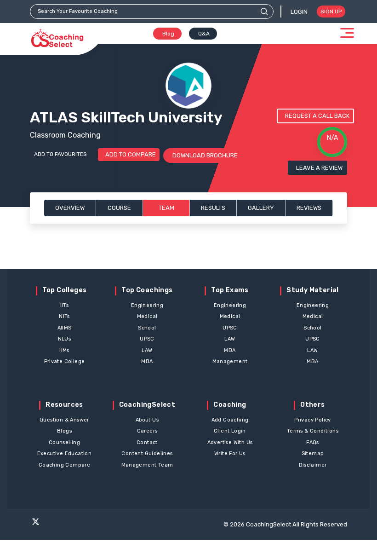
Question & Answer (64, 420)
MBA (147, 361)
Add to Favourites (60, 154)
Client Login (230, 431)
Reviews (309, 207)
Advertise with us (230, 442)
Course (119, 207)
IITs (64, 305)
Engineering (147, 305)
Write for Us (230, 453)
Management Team (147, 465)
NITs (64, 316)
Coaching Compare (64, 465)
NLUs (64, 339)
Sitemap (313, 453)
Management (230, 361)
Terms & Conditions (312, 431)
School (147, 328)
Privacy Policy (312, 420)
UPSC (147, 339)
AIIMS (64, 328)
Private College (64, 361)
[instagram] (70, 525)
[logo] (57, 38)
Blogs (64, 431)
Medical (147, 316)
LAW (147, 350)
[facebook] (52, 525)
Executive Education (64, 453)
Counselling (64, 442)
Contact (147, 442)
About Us (147, 420)
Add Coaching (230, 420)
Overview (70, 207)
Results (213, 207)
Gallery (261, 207)
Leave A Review (319, 167)
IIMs (64, 350)
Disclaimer (313, 465)
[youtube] (88, 525)
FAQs (312, 442)
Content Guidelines (146, 453)
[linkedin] (106, 525)
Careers (147, 431)
